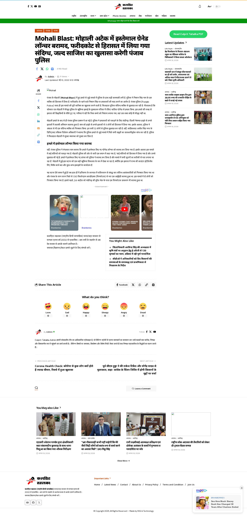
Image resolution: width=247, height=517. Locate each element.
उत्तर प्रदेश (91, 438)
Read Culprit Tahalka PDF (188, 34)
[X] (32, 6)
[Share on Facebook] (37, 69)
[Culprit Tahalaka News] (123, 6)
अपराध (39, 30)
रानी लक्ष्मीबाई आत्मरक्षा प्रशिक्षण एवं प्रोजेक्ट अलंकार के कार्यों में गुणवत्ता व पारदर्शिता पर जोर (143, 446)
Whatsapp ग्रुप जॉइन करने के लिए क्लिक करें (123, 21)
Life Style (169, 49)
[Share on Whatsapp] (47, 69)
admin (51, 76)
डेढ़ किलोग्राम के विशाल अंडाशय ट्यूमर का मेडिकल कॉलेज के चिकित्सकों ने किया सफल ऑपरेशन (178, 54)
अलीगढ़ (173, 92)
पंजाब (48, 30)
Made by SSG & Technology (142, 511)
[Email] (38, 128)
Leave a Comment (143, 388)
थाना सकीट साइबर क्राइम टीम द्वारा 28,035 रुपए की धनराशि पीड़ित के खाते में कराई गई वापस (178, 97)
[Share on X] (42, 69)
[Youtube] (27, 502)
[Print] (52, 69)
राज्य (56, 30)
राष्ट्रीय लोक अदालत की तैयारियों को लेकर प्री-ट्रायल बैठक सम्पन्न (190, 444)
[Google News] (40, 6)
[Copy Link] (38, 135)
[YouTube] (36, 6)
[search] (204, 6)
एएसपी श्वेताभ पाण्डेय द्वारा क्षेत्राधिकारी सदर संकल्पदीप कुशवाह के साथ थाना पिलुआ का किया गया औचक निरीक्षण (54, 446)
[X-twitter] (39, 502)
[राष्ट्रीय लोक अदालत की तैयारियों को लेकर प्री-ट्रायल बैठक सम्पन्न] (191, 424)
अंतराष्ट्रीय (178, 49)
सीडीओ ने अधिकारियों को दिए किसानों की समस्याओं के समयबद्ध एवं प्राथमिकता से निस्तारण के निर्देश (130, 262)
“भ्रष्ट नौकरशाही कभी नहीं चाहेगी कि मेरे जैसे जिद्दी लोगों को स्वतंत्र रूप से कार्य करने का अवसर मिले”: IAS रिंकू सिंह (100, 446)
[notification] (199, 6)
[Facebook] (28, 6)
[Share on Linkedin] (38, 121)
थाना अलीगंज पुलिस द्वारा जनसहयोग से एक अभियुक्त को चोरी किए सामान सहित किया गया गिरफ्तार (177, 119)
